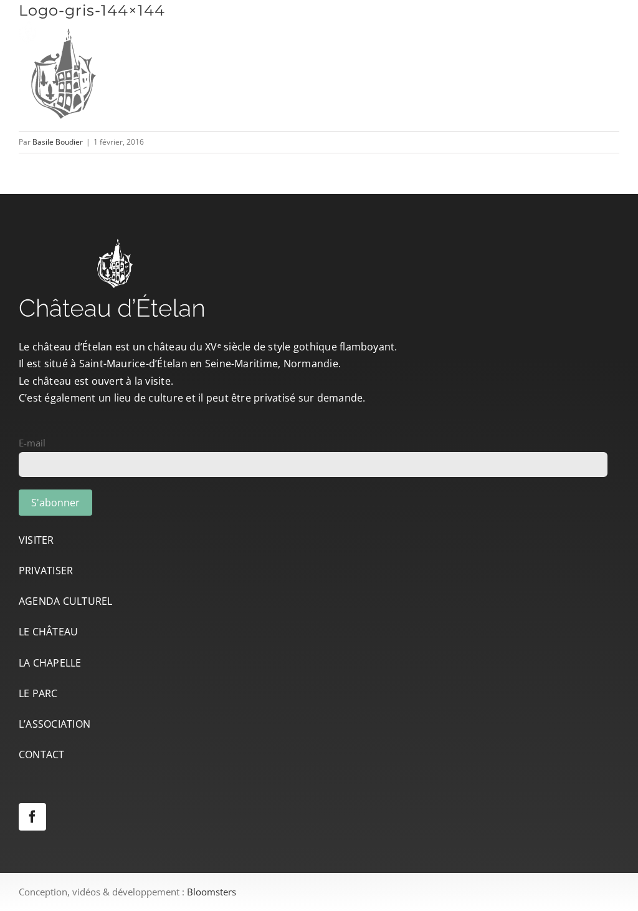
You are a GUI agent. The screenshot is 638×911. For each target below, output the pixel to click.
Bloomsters (211, 891)
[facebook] (32, 817)
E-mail (32, 442)
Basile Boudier (57, 142)
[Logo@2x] (96, 22)
